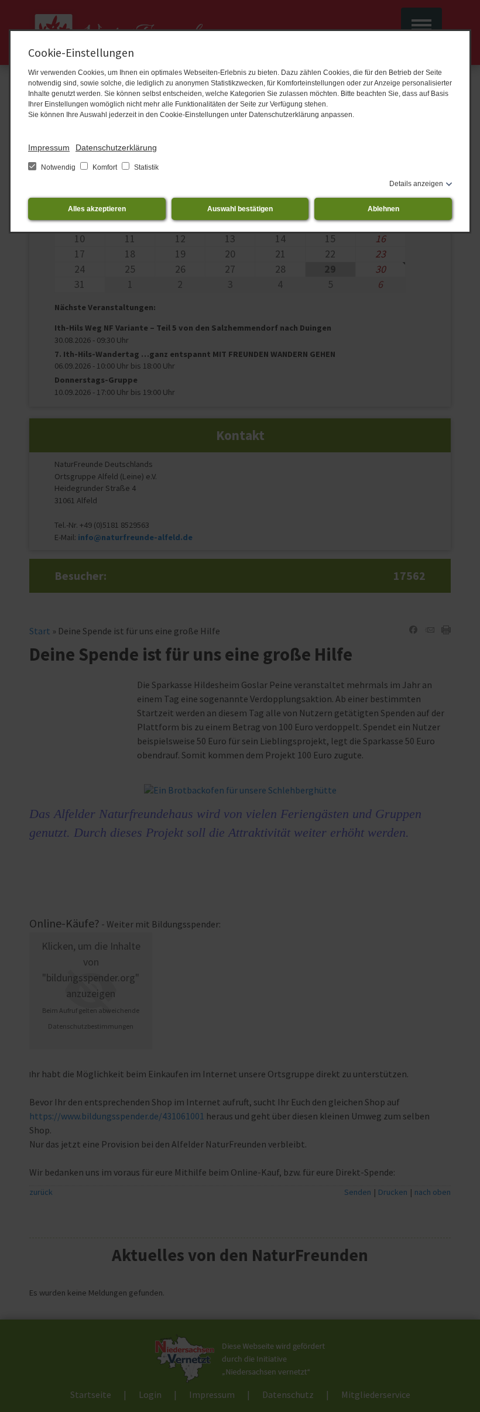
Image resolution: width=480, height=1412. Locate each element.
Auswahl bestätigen (240, 209)
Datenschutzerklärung (116, 147)
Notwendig (58, 167)
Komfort (105, 167)
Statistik (145, 167)
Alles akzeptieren (97, 209)
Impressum (49, 147)
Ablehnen (383, 209)
